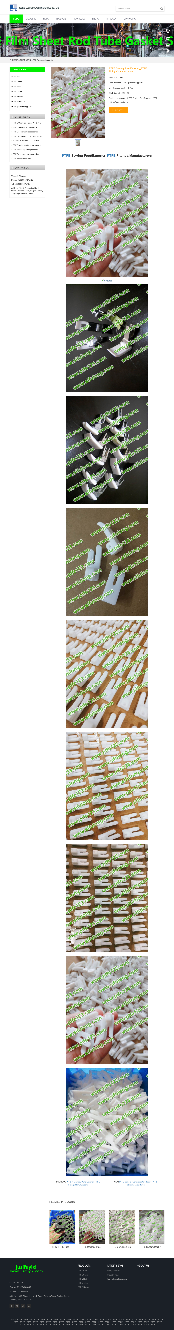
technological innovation (117, 1279)
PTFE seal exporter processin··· (27, 150)
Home (16, 19)
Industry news (113, 1275)
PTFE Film (16, 76)
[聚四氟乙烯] (107, 223)
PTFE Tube (17, 91)
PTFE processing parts (43, 60)
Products (84, 1266)
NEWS (46, 19)
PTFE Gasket (18, 96)
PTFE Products (18, 101)
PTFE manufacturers (22, 159)
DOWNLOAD (79, 19)
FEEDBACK (111, 19)
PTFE (66, 155)
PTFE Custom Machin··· (151, 1247)
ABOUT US (31, 19)
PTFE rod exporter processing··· (27, 154)
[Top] (167, 52)
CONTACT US (130, 19)
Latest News (115, 1266)
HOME (15, 60)
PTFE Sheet (17, 81)
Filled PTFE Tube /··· (62, 1247)
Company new (113, 1271)
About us (143, 1266)
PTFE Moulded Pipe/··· (92, 1247)
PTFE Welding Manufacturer (25, 127)
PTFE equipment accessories (25, 132)
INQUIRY (118, 110)
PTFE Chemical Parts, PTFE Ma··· (28, 123)
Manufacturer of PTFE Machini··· (27, 141)
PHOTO (95, 19)
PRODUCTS (61, 19)
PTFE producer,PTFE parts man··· (28, 136)
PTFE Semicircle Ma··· (122, 1247)
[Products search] (162, 9)
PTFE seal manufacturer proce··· (27, 145)
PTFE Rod (16, 86)
